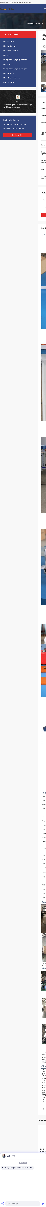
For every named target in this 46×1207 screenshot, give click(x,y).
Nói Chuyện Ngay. (18, 135)
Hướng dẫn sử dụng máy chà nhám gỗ (16, 60)
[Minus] (43, 1156)
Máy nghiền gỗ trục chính (12, 78)
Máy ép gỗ (6, 55)
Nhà (28, 24)
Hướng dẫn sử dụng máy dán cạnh (15, 69)
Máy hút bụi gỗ (8, 64)
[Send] (43, 1203)
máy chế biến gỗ (9, 82)
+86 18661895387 (19, 124)
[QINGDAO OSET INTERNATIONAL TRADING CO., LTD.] (7, 9)
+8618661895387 (18, 129)
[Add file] (2, 1203)
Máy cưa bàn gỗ (8, 41)
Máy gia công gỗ (8, 73)
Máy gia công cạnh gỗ (10, 51)
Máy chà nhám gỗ (9, 46)
